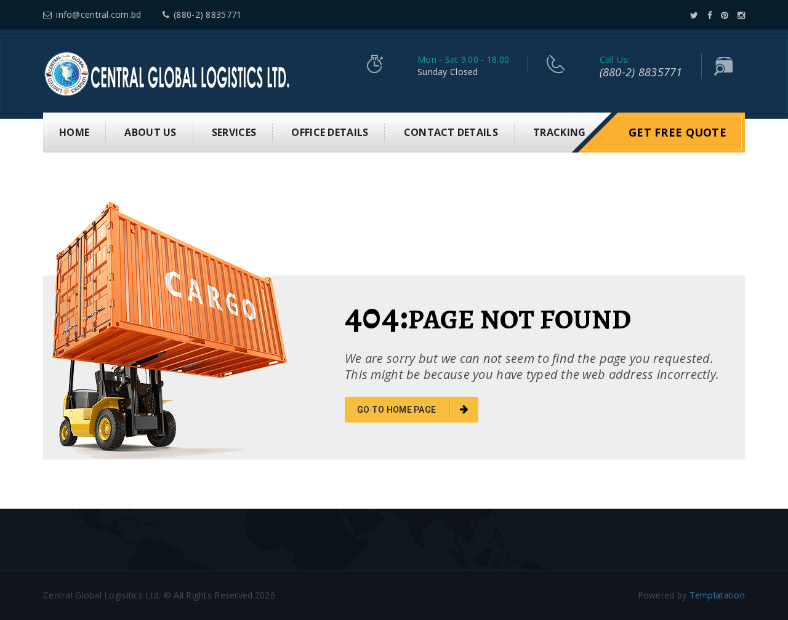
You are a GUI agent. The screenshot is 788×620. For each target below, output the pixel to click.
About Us (150, 132)
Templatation (717, 595)
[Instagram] (741, 15)
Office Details (329, 132)
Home (74, 132)
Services (234, 132)
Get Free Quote (677, 132)
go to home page (397, 410)
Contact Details (451, 132)
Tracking (559, 132)
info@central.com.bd (98, 14)
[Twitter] (694, 15)
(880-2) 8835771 (207, 14)
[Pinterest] (724, 15)
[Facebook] (709, 15)
